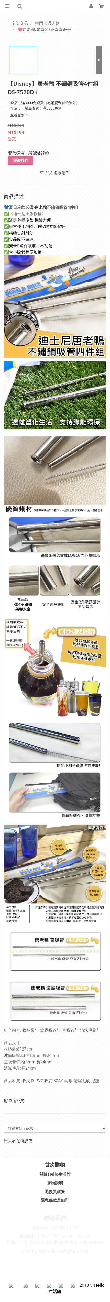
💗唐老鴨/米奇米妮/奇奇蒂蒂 (44, 29)
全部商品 (20, 23)
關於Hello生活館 (55, 1174)
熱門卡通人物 (47, 23)
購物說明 (55, 1183)
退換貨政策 (55, 1191)
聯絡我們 (20, 160)
